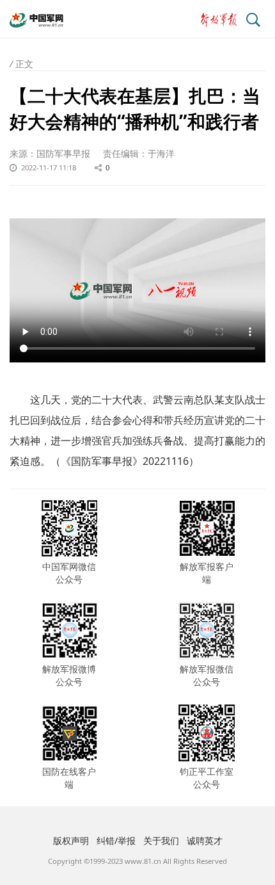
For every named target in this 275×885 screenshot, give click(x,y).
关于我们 (161, 840)
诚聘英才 (205, 840)
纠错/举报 (116, 840)
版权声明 (71, 840)
